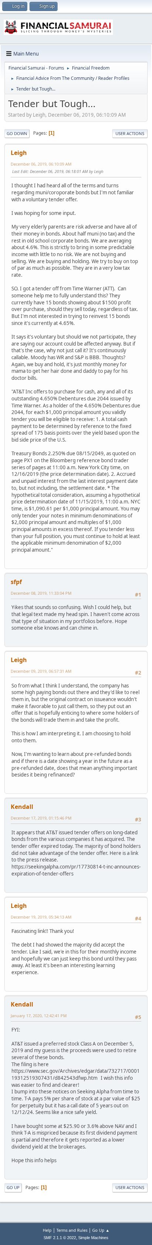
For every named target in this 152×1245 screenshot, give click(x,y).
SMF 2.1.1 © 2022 (60, 1237)
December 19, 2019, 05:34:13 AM (41, 917)
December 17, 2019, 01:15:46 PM (41, 818)
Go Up (13, 1187)
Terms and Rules (71, 1230)
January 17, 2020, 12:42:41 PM (39, 1015)
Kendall (22, 807)
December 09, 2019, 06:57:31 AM (41, 671)
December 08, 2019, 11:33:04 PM (41, 593)
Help (47, 1230)
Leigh (19, 153)
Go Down (17, 133)
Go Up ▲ (101, 1230)
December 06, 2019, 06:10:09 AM (41, 164)
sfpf (16, 582)
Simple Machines (93, 1237)
